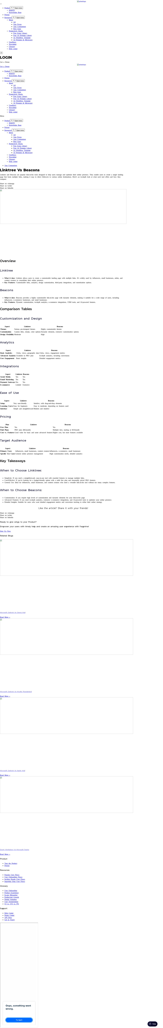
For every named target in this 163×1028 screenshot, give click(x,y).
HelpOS (12, 10)
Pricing (6, 15)
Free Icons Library (20, 33)
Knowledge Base (15, 12)
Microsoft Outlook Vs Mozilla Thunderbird (16, 691)
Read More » (5, 617)
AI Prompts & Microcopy (23, 40)
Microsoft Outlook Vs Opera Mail (12, 612)
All (14, 22)
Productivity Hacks (16, 31)
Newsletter (12, 44)
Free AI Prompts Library (22, 35)
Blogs (11, 20)
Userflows (12, 42)
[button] (4, 62)
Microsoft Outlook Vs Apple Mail (12, 770)
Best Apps (17, 29)
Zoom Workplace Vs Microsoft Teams (14, 849)
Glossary (12, 46)
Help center (13, 49)
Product (7, 8)
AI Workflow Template (21, 38)
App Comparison (19, 27)
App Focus (17, 24)
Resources (8, 18)
